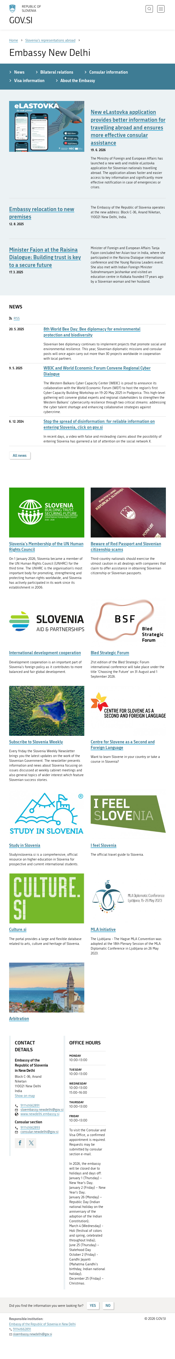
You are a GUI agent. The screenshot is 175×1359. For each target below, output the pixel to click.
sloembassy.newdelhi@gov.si (36, 1110)
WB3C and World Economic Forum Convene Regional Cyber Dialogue (97, 371)
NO (108, 1305)
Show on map (25, 1096)
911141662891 (30, 1105)
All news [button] (20, 455)
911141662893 (30, 1128)
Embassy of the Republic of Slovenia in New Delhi (42, 1324)
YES (93, 1305)
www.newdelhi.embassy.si (36, 1114)
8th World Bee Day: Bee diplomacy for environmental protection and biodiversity (92, 332)
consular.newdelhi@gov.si (36, 1132)
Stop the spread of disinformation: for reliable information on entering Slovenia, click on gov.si (99, 424)
